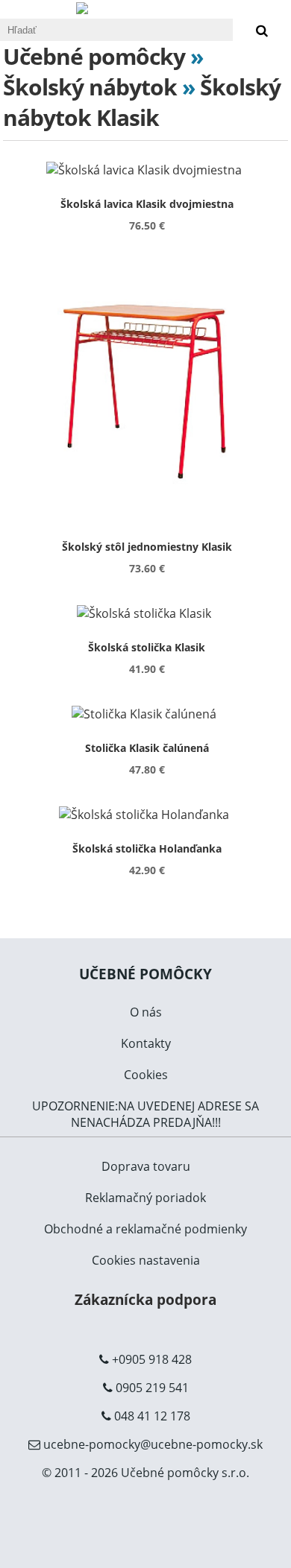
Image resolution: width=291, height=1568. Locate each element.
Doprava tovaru (145, 1166)
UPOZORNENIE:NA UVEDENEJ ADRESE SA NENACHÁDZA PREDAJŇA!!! (145, 1114)
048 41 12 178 (152, 1416)
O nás (146, 1012)
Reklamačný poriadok (145, 1197)
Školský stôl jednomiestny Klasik (147, 547)
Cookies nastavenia (146, 1260)
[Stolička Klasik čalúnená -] (147, 714)
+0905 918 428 (152, 1359)
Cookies (146, 1074)
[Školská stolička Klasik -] (147, 613)
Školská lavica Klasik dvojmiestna (147, 204)
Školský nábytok (90, 87)
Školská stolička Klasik (146, 647)
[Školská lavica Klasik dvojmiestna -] (147, 170)
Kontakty (146, 1043)
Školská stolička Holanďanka (147, 848)
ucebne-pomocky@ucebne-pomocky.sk (153, 1444)
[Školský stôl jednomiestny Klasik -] (147, 391)
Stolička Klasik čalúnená (147, 748)
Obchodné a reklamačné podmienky (145, 1229)
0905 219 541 (152, 1387)
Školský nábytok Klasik (142, 102)
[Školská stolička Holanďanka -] (147, 814)
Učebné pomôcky (94, 56)
